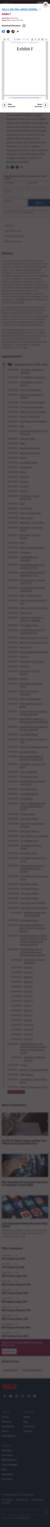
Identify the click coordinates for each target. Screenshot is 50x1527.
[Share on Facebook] (3, 32)
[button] (13, 32)
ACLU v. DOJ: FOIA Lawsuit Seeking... (20, 9)
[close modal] (45, 4)
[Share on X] (8, 32)
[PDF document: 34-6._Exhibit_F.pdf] (25, 69)
